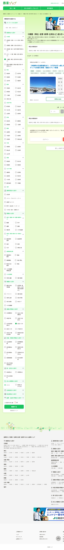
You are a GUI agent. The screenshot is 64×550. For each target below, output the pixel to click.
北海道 (19, 13)
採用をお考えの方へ (43, 538)
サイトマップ (19, 536)
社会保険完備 (58, 73)
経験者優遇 (50, 73)
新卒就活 (50, 8)
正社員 (32, 71)
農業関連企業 (55, 460)
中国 (5, 473)
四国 (5, 478)
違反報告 (41, 536)
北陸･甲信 (6, 460)
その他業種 (54, 466)
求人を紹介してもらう (31, 8)
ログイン (46, 139)
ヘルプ (17, 534)
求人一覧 (12, 8)
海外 (5, 487)
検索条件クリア (14, 410)
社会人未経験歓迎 (46, 71)
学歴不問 (54, 71)
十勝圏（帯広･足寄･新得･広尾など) (30, 13)
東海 (5, 464)
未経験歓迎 (38, 71)
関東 (5, 455)
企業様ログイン (19, 538)
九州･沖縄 (6, 482)
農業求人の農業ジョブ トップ (9, 13)
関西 (5, 469)
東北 (5, 451)
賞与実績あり (43, 73)
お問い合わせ (42, 534)
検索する (14, 407)
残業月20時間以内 (34, 73)
